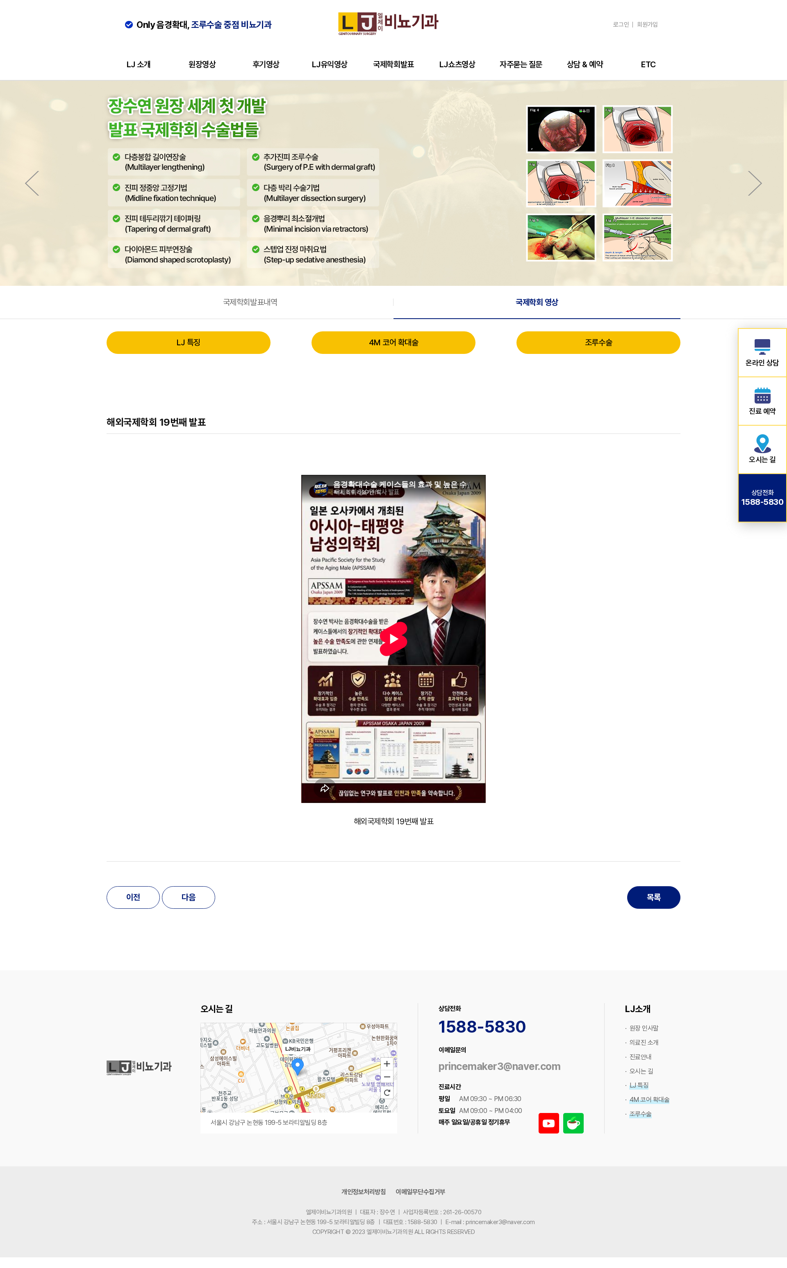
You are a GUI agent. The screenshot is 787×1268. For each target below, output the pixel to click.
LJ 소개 (139, 64)
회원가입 (647, 24)
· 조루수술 (638, 1114)
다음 (188, 897)
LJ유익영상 (330, 64)
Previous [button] (32, 183)
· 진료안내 (638, 1057)
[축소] (387, 1077)
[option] (393, 183)
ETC (648, 64)
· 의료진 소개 (642, 1043)
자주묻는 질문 (521, 64)
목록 (653, 897)
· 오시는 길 (639, 1071)
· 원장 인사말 (642, 1028)
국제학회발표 (393, 64)
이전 (133, 897)
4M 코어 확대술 (394, 342)
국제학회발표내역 (250, 302)
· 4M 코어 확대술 (647, 1100)
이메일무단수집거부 (421, 1192)
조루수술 (598, 342)
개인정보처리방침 (363, 1192)
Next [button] (755, 183)
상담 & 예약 (585, 64)
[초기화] (387, 1092)
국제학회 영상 (537, 302)
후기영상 (266, 64)
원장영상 (202, 64)
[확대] (387, 1063)
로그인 (621, 24)
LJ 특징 (188, 342)
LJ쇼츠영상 (457, 64)
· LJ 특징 (636, 1085)
